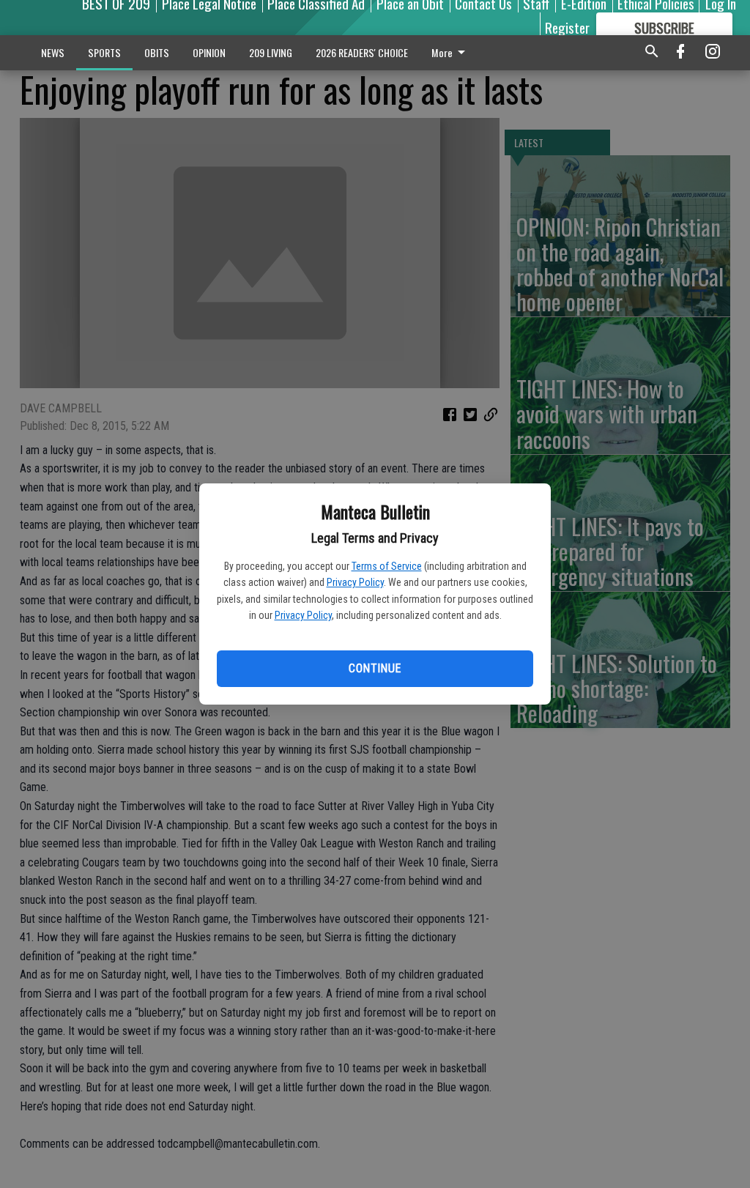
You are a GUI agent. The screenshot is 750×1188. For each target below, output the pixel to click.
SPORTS (104, 52)
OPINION (209, 52)
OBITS (156, 52)
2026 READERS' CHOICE (362, 52)
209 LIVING (270, 52)
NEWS (52, 52)
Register (567, 27)
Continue (375, 668)
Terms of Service (387, 566)
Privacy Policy (355, 582)
